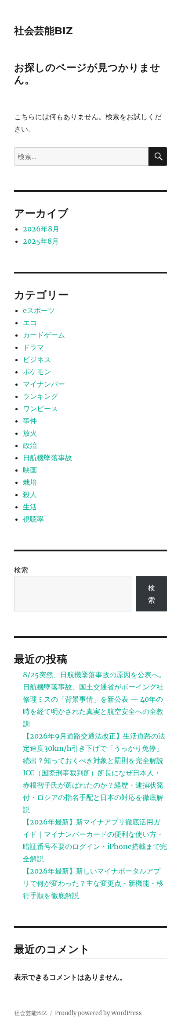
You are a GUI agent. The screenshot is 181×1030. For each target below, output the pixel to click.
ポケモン (37, 371)
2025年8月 (41, 241)
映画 (30, 469)
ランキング (40, 396)
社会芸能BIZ (43, 31)
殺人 (30, 494)
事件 (30, 420)
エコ (30, 322)
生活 (30, 506)
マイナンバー (44, 384)
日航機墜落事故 (47, 457)
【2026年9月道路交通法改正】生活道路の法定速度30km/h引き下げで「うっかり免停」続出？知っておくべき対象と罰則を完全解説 (94, 748)
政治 (30, 445)
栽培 (30, 482)
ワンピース (40, 408)
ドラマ (33, 347)
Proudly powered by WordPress (98, 1013)
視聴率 (33, 519)
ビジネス (37, 359)
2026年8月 (41, 228)
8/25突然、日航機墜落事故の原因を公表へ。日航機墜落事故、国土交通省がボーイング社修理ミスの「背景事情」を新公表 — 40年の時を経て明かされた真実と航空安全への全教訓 (94, 699)
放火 (30, 433)
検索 (21, 569)
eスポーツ (39, 310)
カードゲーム (44, 334)
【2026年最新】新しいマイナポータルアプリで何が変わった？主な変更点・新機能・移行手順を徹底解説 (93, 883)
